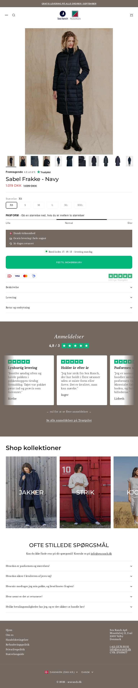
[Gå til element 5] (58, 161)
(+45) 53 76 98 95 (119, 646)
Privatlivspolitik (15, 649)
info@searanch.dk (101, 553)
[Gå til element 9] (106, 161)
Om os (9, 635)
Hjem (9, 630)
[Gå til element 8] (94, 161)
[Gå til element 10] (117, 161)
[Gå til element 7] (82, 161)
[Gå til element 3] (34, 161)
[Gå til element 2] (23, 161)
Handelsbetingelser (17, 639)
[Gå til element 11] (129, 161)
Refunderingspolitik (17, 644)
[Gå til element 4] (46, 161)
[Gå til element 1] (11, 161)
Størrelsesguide (15, 654)
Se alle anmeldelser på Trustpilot (69, 420)
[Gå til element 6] (70, 161)
